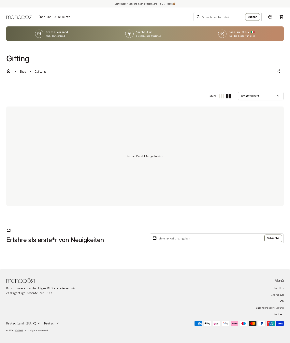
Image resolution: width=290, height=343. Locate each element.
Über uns (45, 17)
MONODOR (19, 330)
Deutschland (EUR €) (23, 323)
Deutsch (52, 323)
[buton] (23, 323)
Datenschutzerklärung (270, 307)
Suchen (252, 16)
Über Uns (278, 288)
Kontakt (279, 314)
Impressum (277, 294)
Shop (23, 71)
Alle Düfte (62, 17)
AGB (282, 301)
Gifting (40, 71)
